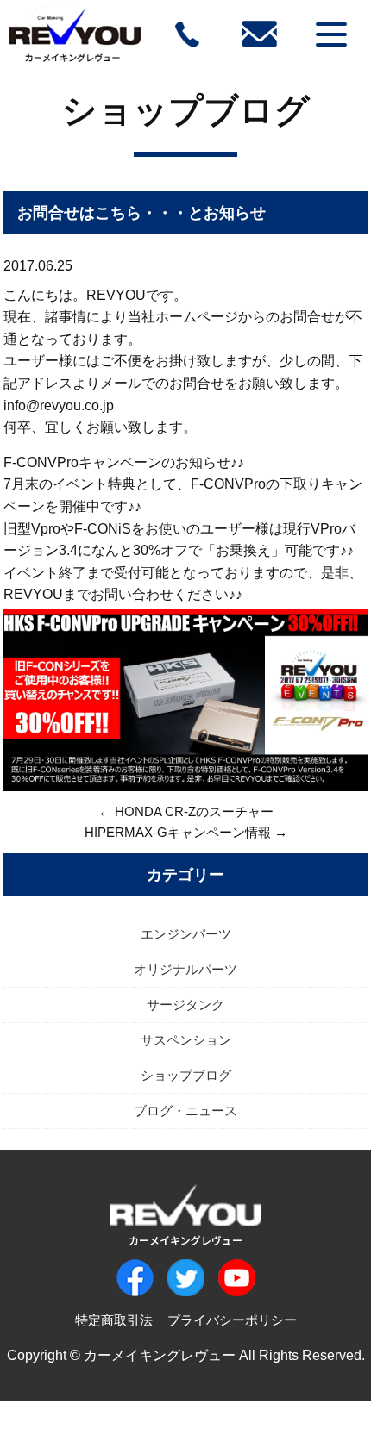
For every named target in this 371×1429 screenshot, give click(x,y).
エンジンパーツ (186, 934)
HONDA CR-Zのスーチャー (194, 811)
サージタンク (185, 1004)
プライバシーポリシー (232, 1320)
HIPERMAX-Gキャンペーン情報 (178, 832)
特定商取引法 (114, 1320)
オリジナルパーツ (185, 969)
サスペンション (186, 1040)
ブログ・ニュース (185, 1110)
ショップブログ (186, 110)
